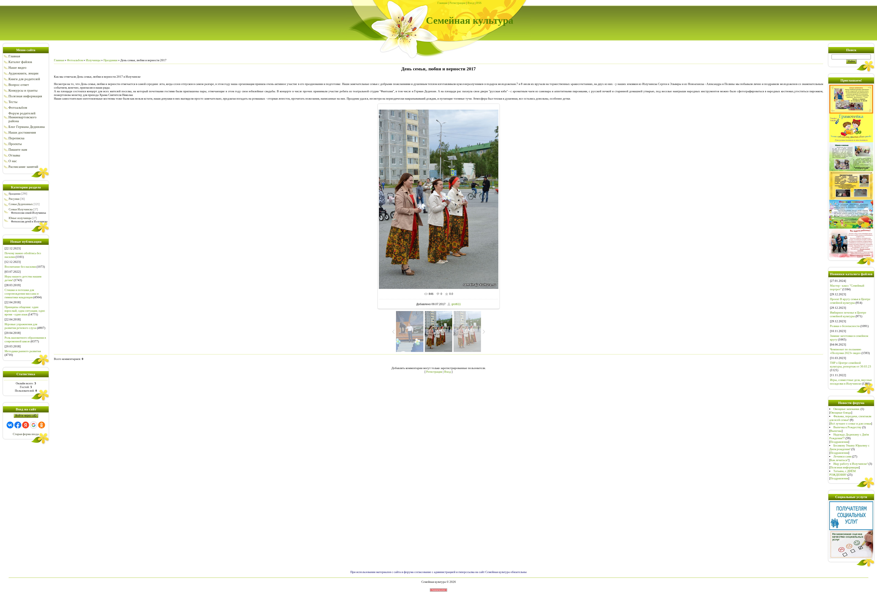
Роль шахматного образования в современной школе (25, 339)
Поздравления (839, 442)
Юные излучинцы (20, 218)
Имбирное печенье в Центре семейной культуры (848, 314)
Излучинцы (93, 60)
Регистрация (457, 3)
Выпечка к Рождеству (847, 427)
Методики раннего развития (23, 351)
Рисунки (14, 199)
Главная (442, 3)
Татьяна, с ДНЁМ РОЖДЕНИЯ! (842, 472)
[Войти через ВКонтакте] (10, 425)
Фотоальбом (75, 60)
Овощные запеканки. (846, 409)
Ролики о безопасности (845, 326)
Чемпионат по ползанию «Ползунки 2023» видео (845, 351)
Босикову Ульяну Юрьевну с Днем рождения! (849, 447)
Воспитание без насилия (20, 266)
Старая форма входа (26, 434)
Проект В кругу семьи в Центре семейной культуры (850, 300)
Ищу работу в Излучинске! (850, 463)
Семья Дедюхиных (21, 204)
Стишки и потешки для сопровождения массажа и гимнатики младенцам (22, 293)
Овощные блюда (840, 412)
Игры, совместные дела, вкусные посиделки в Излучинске (851, 381)
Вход (471, 3)
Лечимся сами (842, 456)
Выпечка (836, 431)
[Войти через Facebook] (17, 425)
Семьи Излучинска (21, 209)
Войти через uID (26, 415)
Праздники (15, 193)
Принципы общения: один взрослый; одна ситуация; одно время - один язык (25, 310)
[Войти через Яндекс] (25, 425)
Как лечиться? (839, 460)
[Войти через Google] (33, 425)
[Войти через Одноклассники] (41, 425)
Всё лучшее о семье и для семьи (850, 423)
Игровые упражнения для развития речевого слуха (21, 326)
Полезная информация (844, 467)
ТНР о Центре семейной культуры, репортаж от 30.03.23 (850, 364)
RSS (478, 3)
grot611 (456, 304)
